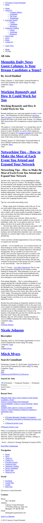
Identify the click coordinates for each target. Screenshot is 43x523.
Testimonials (14, 18)
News (7, 38)
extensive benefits (25, 133)
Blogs (7, 40)
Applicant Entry (10, 464)
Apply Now (9, 46)
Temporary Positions (22, 383)
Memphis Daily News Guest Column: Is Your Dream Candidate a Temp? (21, 66)
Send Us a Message (8, 516)
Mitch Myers (10, 354)
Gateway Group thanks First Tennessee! (15, 402)
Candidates (13, 24)
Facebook (8, 481)
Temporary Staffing (12, 28)
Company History (16, 12)
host (26, 341)
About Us (8, 10)
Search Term (5, 387)
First (2, 374)
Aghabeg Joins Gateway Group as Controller (16, 408)
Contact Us (9, 42)
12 (19, 374)
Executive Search (11, 20)
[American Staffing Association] (9, 427)
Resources (13, 26)
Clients (12, 22)
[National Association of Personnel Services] (23, 419)
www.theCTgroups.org (22, 267)
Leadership (13, 14)
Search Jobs (9, 36)
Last (27, 374)
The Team (13, 16)
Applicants (13, 32)
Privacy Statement (11, 468)
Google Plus (9, 483)
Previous (7, 374)
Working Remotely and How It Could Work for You (18, 96)
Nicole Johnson (12, 330)
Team (11, 344)
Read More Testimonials (9, 446)
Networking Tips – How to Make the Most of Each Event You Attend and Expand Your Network (20, 158)
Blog (11, 144)
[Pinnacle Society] (14, 423)
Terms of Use (10, 472)
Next (24, 374)
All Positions (7, 383)
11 (18, 374)
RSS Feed (8, 487)
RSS (2, 372)
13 (21, 374)
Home (7, 8)
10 (16, 374)
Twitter (7, 485)
